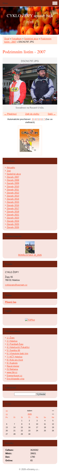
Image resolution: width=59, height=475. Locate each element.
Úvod (6, 39)
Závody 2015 (13, 202)
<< (7, 411)
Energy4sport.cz (14, 375)
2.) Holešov (12, 341)
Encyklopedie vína (15, 379)
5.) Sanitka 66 (13, 350)
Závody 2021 (13, 214)
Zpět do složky (32, 114)
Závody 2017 (13, 208)
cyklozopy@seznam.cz (16, 285)
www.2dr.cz (12, 372)
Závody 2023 (13, 218)
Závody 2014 (13, 199)
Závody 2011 (13, 189)
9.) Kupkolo (12, 363)
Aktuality (11, 167)
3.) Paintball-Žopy (15, 344)
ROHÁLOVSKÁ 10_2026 (30, 255)
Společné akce (31, 39)
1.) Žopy (11, 338)
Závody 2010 (13, 186)
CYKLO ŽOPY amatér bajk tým (30, 18)
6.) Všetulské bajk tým (17, 353)
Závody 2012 (13, 193)
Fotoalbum (17, 39)
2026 (30, 414)
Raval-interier (13, 366)
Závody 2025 (13, 224)
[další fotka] (52, 84)
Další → (52, 114)
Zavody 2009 (13, 183)
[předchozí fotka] (8, 84)
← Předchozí (10, 114)
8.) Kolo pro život (15, 360)
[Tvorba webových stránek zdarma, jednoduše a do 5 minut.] (39, 469)
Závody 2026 (13, 227)
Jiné (9, 171)
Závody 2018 (13, 211)
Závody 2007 (13, 177)
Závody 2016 (13, 205)
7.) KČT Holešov (14, 357)
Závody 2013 (13, 196)
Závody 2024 (13, 221)
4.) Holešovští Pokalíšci (18, 347)
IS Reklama (12, 369)
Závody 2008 (13, 180)
